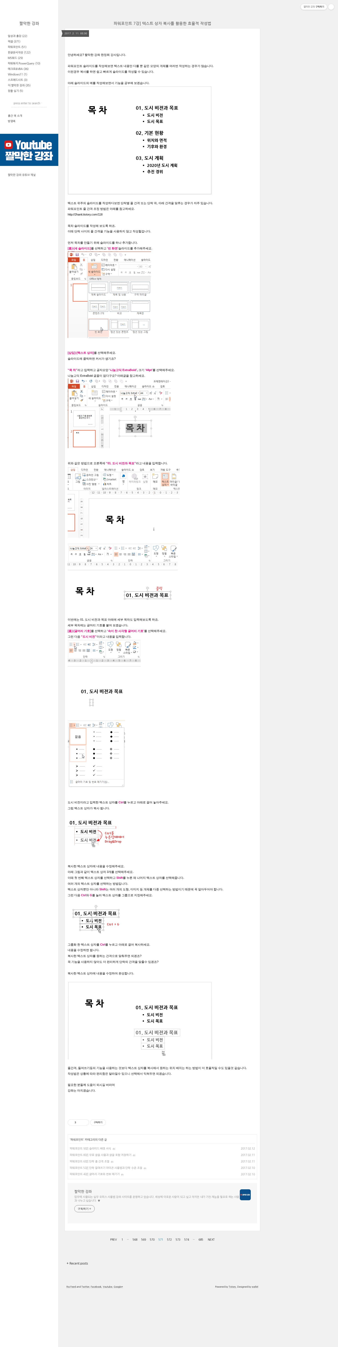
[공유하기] (79, 1122)
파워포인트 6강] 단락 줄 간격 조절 (89, 1161)
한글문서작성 (19, 52)
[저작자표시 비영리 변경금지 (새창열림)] (111, 1122)
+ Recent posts (77, 1263)
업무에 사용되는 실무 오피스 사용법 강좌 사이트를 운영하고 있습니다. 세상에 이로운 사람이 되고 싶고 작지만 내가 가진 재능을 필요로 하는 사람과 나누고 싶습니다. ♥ (156, 1199)
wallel (255, 1287)
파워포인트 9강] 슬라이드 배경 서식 (90, 1148)
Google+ (118, 1287)
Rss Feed (71, 1287)
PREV (113, 1239)
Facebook (96, 1287)
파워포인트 (17, 47)
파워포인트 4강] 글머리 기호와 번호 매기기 (95, 1174)
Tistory (232, 1287)
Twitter (85, 1287)
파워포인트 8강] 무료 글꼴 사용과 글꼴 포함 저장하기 (100, 1155)
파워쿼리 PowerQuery (24, 63)
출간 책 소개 (15, 115)
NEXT (211, 1239)
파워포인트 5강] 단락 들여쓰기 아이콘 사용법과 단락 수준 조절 (106, 1168)
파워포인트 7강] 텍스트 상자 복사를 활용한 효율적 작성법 (162, 23)
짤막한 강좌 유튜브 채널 (22, 175)
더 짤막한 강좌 (19, 85)
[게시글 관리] (84, 1122)
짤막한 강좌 (29, 23)
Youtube (107, 1287)
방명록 (11, 121)
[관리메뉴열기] (331, 7)
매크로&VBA (18, 69)
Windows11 (17, 74)
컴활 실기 (15, 91)
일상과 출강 (17, 36)
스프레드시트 (17, 80)
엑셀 (14, 41)
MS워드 (15, 58)
